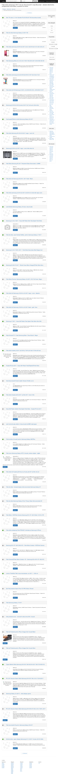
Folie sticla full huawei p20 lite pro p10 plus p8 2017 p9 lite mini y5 (21, 472)
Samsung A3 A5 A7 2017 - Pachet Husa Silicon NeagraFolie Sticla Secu (23, 265)
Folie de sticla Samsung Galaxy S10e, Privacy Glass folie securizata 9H (23, 501)
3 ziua (52, 26)
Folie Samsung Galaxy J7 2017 (13, 602)
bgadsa (12, 763)
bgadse (12, 767)
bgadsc (12, 765)
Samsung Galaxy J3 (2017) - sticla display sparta (17, 693)
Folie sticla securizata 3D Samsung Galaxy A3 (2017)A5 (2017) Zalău (52, 81)
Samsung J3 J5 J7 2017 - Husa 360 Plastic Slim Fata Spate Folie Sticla (23, 221)
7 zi (51, 28)
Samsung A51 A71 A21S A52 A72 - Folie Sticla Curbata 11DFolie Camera (24, 545)
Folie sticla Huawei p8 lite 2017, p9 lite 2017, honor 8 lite (19, 395)
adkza (3, 763)
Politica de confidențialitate (51, 1)
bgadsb (12, 764)
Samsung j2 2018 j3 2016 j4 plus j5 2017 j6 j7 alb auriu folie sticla (21, 105)
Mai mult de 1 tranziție (53, 44)
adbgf (12, 772)
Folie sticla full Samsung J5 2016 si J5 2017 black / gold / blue (20, 307)
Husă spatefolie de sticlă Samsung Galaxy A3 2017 (18, 119)
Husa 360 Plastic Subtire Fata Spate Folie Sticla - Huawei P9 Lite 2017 (22, 409)
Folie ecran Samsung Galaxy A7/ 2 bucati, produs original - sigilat (22, 453)
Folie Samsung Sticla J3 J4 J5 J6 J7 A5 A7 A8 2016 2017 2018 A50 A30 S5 (24, 61)
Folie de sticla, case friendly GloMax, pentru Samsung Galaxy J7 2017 (22, 235)
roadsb (21, 764)
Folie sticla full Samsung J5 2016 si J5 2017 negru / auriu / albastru (22, 293)
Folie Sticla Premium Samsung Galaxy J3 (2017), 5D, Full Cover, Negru (23, 279)
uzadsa (30, 763)
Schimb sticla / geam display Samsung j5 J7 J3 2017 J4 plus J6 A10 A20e (23, 739)
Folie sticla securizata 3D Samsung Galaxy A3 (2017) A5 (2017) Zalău (52, 95)
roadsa (21, 763)
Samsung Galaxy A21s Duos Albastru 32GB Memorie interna (52, 133)
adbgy (12, 769)
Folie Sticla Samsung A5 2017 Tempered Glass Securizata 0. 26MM (22, 163)
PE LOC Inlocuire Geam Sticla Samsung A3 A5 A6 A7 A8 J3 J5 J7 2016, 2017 (24, 709)
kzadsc (3, 765)
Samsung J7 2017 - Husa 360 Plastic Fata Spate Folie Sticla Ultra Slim (23, 321)
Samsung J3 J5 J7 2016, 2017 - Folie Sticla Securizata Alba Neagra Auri (23, 250)
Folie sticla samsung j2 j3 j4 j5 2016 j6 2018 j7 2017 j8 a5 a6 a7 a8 (21, 75)
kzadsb (3, 764)
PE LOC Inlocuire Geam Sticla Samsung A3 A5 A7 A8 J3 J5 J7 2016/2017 (23, 678)
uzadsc (30, 765)
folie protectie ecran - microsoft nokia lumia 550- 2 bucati (19, 616)
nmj (39, 763)
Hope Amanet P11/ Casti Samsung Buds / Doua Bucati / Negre (21, 335)
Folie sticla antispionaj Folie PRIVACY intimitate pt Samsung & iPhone (22, 530)
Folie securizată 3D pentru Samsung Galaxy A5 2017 (18, 725)
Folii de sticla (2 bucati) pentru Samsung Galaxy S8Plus (19, 439)
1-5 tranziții (53, 46)
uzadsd (30, 766)
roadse (21, 767)
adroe (21, 771)
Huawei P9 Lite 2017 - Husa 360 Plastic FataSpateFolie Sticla (21, 365)
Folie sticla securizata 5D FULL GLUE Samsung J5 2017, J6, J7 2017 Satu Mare (52, 102)
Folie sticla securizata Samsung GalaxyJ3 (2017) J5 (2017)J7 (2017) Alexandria (51, 150)
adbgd (12, 771)
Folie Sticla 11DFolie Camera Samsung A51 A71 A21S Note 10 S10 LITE (24, 515)
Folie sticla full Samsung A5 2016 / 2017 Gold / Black (18, 178)
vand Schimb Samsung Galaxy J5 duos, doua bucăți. (18, 207)
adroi (21, 769)
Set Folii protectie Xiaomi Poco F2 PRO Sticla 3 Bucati (18, 588)
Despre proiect (41, 1)
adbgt (12, 768)
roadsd (21, 766)
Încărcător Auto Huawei (52, 137)
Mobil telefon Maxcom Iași (52, 139)
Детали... (15, 27)
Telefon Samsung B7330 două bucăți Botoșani (51, 108)
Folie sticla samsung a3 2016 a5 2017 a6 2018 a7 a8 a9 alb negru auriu (23, 193)
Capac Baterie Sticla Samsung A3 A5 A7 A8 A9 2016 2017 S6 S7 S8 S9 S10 (24, 664)
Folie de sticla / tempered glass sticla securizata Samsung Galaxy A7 (22, 487)
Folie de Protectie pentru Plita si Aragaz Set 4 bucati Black (19, 632)
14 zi (52, 30)
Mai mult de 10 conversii (53, 48)
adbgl (12, 773)
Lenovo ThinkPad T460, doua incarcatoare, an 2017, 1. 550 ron (21, 573)
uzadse (30, 767)
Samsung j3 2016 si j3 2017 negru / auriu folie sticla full (19, 148)
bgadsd (12, 766)
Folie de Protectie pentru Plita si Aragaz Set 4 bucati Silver (19, 648)
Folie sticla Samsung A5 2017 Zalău (52, 112)
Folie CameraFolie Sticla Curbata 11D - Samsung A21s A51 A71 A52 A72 (24, 559)
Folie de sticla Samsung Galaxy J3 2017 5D (16, 32)
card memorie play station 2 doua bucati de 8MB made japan (20, 424)
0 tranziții (52, 42)
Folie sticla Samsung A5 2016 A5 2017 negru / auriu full (19, 133)
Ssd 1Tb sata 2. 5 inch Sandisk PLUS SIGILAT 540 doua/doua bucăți (22, 17)
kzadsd (3, 766)
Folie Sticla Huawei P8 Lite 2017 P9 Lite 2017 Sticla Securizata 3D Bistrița (52, 121)
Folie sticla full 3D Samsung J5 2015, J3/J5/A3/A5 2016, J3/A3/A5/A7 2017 (24, 90)
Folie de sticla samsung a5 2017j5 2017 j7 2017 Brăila (52, 76)
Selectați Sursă (52, 59)
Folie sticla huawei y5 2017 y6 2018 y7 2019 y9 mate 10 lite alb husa (22, 350)
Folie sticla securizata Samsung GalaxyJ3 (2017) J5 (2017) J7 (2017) (51, 70)
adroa (3, 1)
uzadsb (30, 764)
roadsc (21, 765)
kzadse (3, 767)
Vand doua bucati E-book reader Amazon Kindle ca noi (19, 381)
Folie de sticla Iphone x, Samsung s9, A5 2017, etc (52, 116)
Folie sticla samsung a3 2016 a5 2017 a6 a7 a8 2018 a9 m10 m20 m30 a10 (24, 47)
